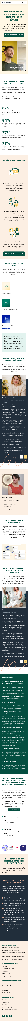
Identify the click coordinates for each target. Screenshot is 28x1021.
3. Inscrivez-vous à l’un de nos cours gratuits (13, 952)
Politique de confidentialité (9, 988)
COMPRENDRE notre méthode (14, 253)
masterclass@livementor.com (11, 1009)
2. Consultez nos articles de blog (10, 950)
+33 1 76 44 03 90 (7, 1007)
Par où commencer (9, 945)
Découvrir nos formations (14, 34)
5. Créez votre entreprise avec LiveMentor (13, 959)
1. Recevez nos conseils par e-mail (11, 947)
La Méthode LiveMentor (8, 968)
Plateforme (5, 971)
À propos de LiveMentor (10, 964)
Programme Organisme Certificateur (11, 976)
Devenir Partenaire (7, 1000)
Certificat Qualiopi (6, 993)
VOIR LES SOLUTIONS (14, 809)
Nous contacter (8, 997)
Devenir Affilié (5, 1002)
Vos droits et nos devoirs (11, 981)
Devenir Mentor (6, 1005)
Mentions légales (6, 985)
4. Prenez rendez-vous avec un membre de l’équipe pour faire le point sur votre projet (13, 955)
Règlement (5, 990)
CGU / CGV (5, 983)
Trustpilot (4, 872)
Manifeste (4, 966)
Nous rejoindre (6, 973)
